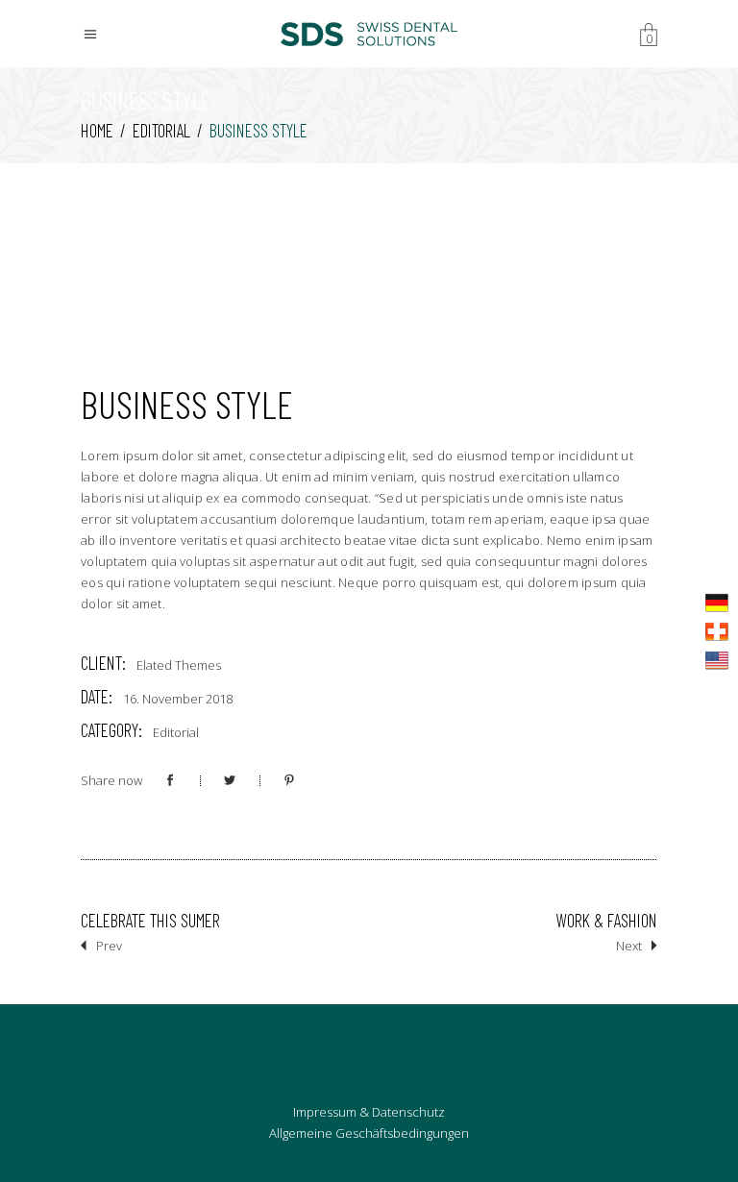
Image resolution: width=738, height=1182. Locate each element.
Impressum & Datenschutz (369, 1111)
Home (97, 130)
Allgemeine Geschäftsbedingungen (369, 1133)
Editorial (161, 130)
